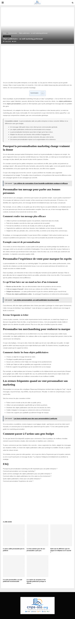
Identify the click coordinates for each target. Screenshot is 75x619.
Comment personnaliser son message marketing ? (19, 471)
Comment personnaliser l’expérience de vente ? (18, 481)
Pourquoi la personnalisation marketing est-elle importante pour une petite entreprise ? (30, 469)
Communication (6, 36)
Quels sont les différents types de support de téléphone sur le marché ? (60, 550)
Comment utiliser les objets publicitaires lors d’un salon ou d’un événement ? (27, 476)
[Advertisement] (37, 65)
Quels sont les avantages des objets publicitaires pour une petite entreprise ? (27, 474)
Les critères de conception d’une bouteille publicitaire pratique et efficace (36, 581)
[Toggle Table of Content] (41, 93)
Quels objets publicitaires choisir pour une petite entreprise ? (22, 479)
